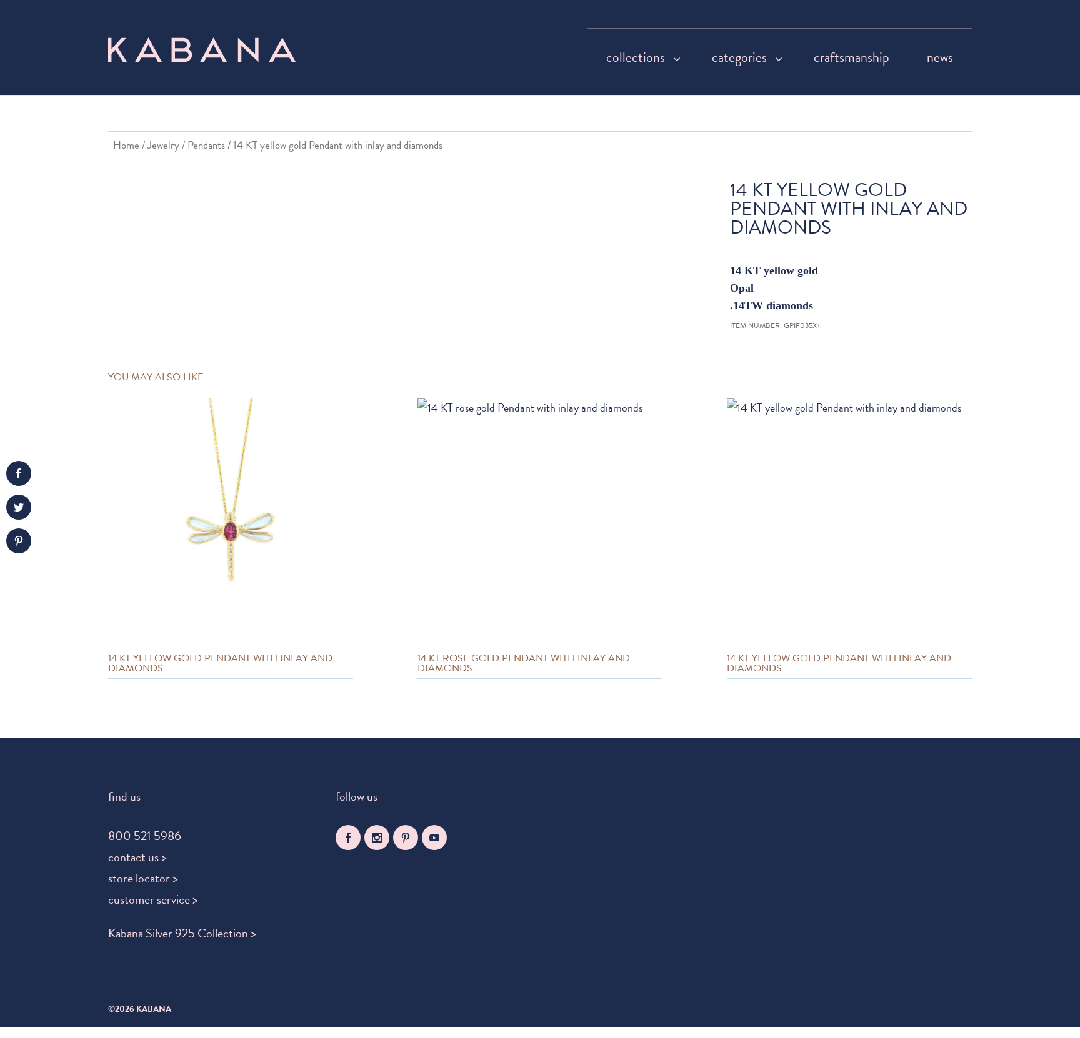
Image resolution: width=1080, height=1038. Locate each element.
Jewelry (163, 145)
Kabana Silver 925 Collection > (182, 933)
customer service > (153, 899)
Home (126, 145)
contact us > (137, 857)
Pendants (206, 145)
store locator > (143, 878)
